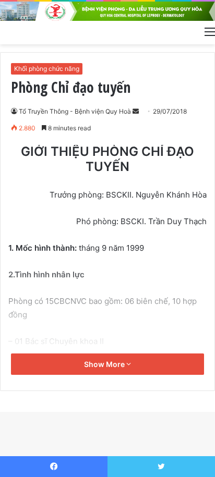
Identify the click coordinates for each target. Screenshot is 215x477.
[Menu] (210, 31)
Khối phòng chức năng (46, 68)
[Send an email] (136, 111)
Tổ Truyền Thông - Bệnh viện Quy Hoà (75, 111)
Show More (105, 364)
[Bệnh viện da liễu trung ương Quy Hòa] (107, 11)
